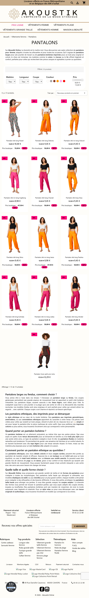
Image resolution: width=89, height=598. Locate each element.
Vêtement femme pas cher (44, 551)
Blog (74, 551)
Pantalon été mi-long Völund (74, 141)
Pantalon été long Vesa (74, 198)
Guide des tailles (78, 548)
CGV (36, 564)
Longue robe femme (24, 543)
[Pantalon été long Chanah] (44, 175)
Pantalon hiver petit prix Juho (44, 374)
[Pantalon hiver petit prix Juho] (44, 351)
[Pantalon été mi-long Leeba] (44, 294)
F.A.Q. (74, 545)
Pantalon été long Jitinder (74, 317)
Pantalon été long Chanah (44, 198)
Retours (48, 564)
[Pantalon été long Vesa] (74, 175)
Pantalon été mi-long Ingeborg (15, 198)
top (74, 422)
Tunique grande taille (25, 551)
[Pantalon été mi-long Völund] (74, 118)
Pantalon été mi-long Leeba (44, 317)
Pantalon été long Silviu (15, 257)
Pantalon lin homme (59, 543)
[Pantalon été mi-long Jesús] (44, 234)
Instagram (47, 589)
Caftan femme (24, 555)
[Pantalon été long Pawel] (15, 118)
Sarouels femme (7, 545)
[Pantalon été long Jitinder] (74, 294)
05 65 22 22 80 (79, 583)
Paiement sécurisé (62, 564)
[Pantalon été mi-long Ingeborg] (15, 175)
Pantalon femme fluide (61, 551)
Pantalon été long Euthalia (15, 317)
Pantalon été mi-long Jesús (44, 257)
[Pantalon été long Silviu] (15, 234)
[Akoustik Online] (43, 13)
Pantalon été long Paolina (74, 257)
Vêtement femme (44, 547)
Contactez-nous (78, 564)
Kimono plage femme (42, 556)
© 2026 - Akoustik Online (44, 595)
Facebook (42, 589)
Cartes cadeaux (7, 542)
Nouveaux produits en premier (71, 93)
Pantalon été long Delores (44, 141)
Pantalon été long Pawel (14, 141)
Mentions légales (23, 564)
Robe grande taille (26, 547)
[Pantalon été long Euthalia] (15, 294)
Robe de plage (60, 547)
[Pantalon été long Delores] (44, 118)
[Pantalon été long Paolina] (74, 234)
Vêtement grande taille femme (44, 543)
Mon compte (77, 542)
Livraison (9, 564)
